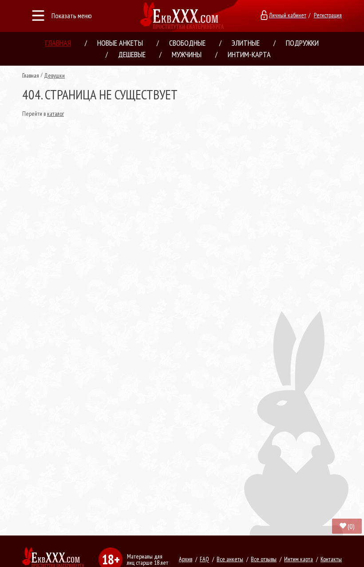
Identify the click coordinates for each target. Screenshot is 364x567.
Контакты (331, 559)
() (351, 526)
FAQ (204, 559)
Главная (58, 43)
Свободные (187, 43)
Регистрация (328, 15)
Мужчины (187, 54)
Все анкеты (230, 559)
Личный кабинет (287, 15)
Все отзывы (264, 559)
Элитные (246, 43)
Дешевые (132, 54)
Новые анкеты (120, 43)
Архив (185, 559)
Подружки (302, 43)
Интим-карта (249, 54)
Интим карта (298, 559)
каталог (55, 114)
